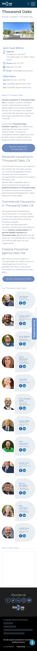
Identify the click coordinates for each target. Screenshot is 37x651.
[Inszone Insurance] (7, 4)
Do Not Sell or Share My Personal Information (18, 630)
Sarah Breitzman (23, 358)
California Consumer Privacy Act (14, 633)
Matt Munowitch (23, 443)
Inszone (5, 17)
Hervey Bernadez (23, 484)
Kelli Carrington (23, 507)
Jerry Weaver (24, 336)
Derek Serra (24, 528)
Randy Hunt (24, 463)
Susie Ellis (23, 379)
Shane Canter (24, 316)
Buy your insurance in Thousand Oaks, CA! (19, 148)
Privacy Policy (8, 623)
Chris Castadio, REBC (25, 400)
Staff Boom (29, 646)
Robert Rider (24, 421)
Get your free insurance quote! (18, 279)
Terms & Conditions (10, 626)
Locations (14, 17)
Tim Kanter (23, 297)
